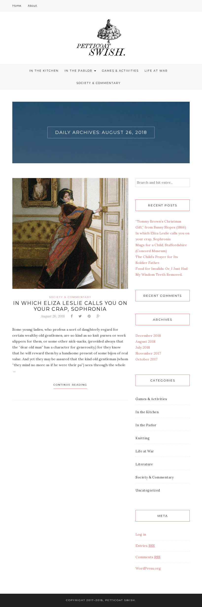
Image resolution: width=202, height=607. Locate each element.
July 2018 (142, 347)
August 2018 (145, 341)
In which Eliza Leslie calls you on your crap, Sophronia (70, 306)
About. (33, 5)
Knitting (142, 438)
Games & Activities (120, 70)
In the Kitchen (44, 70)
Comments (147, 557)
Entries (145, 545)
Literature (144, 464)
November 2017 (148, 353)
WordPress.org (148, 568)
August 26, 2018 (53, 316)
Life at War (156, 70)
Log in (140, 534)
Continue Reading (70, 384)
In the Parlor (79, 70)
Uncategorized (147, 490)
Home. (17, 5)
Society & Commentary (98, 83)
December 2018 (148, 335)
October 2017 (146, 359)
